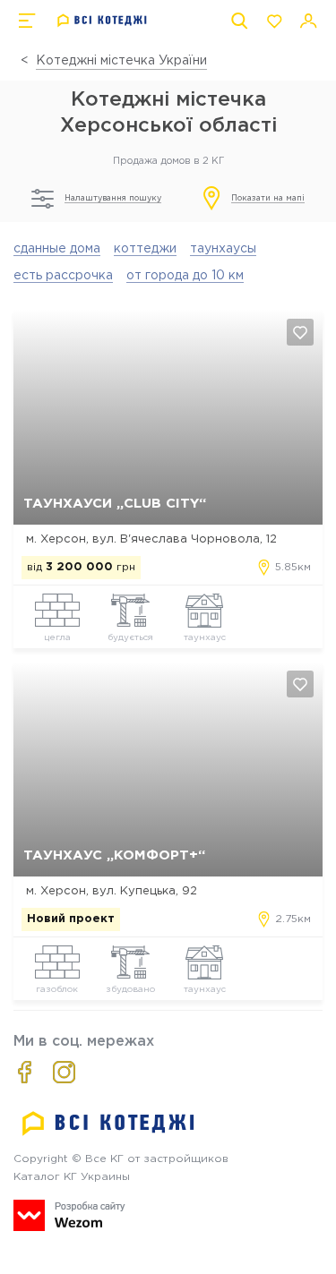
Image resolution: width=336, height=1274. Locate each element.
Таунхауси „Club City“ (114, 503)
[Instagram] (64, 1072)
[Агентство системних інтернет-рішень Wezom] (69, 1215)
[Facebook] (24, 1072)
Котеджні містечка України (121, 61)
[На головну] (102, 20)
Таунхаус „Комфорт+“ (114, 855)
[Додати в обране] (300, 332)
